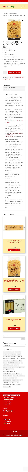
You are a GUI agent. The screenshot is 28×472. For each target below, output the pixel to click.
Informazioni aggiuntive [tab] (9, 87)
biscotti (4, 354)
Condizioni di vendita (9, 397)
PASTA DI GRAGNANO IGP (8, 369)
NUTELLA (5, 362)
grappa (4, 360)
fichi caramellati (6, 358)
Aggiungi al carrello (14, 72)
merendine (9, 360)
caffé (15, 354)
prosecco (14, 380)
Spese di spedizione (9, 399)
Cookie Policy (7, 402)
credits (20, 435)
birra (20, 352)
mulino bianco (19, 360)
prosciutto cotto (6, 378)
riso (17, 380)
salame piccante (6, 382)
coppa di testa (19, 356)
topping (4, 386)
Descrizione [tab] (7, 85)
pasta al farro (22, 367)
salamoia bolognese (14, 382)
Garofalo (7, 15)
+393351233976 (9, 410)
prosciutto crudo (14, 378)
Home (4, 13)
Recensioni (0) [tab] (7, 90)
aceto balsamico (6, 352)
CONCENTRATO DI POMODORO (9, 356)
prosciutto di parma (7, 380)
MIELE (14, 360)
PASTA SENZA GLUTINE (7, 373)
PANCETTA (16, 365)
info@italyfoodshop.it (9, 412)
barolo (16, 352)
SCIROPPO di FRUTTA (7, 384)
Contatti (5, 408)
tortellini (9, 386)
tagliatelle (14, 384)
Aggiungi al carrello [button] (14, 250)
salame (21, 380)
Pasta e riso (8, 13)
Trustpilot (5, 415)
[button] (23, 20)
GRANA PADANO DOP (20, 358)
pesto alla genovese (17, 373)
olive (22, 362)
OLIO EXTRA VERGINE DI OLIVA (14, 362)
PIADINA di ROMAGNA (7, 375)
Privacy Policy (7, 404)
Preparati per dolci (20, 375)
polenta (14, 375)
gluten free (13, 358)
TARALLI (19, 384)
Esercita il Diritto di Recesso (11, 395)
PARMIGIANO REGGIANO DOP (9, 367)
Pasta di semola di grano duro (9, 371)
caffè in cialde (10, 354)
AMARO (12, 352)
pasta (17, 367)
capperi (18, 354)
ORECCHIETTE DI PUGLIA (8, 365)
